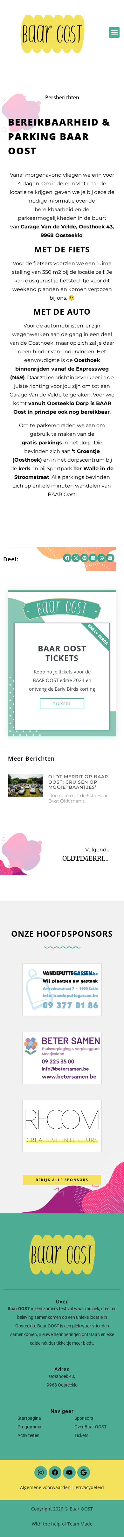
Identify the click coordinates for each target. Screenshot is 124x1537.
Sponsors (83, 1418)
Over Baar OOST (90, 1426)
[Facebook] (55, 1472)
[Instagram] (40, 1472)
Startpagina (29, 1418)
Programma (29, 1426)
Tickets (62, 703)
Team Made (80, 1524)
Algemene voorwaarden (45, 1487)
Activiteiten (28, 1435)
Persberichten (62, 97)
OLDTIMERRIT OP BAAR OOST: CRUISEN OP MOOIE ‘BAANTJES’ (78, 782)
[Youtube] (69, 1472)
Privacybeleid (90, 1487)
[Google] (83, 1472)
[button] (114, 32)
